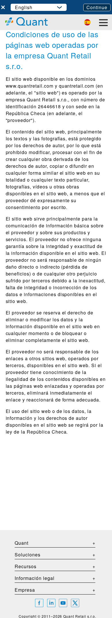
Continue (96, 7)
